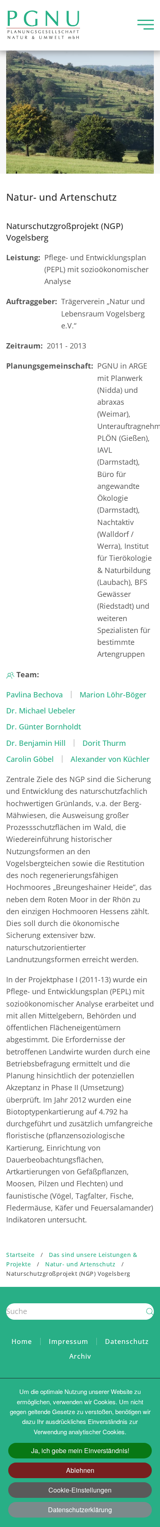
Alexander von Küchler (110, 759)
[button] (145, 24)
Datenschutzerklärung (80, 1509)
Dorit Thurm (104, 743)
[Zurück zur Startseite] (43, 24)
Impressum (68, 1341)
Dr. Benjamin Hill (36, 743)
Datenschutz (127, 1341)
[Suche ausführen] (150, 1311)
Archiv (80, 1356)
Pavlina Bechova (34, 694)
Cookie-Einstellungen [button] (80, 1490)
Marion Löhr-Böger (113, 694)
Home (21, 1341)
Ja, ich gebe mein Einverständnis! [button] (80, 1450)
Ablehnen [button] (80, 1470)
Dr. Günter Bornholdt (43, 726)
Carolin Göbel (30, 759)
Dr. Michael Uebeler (40, 710)
